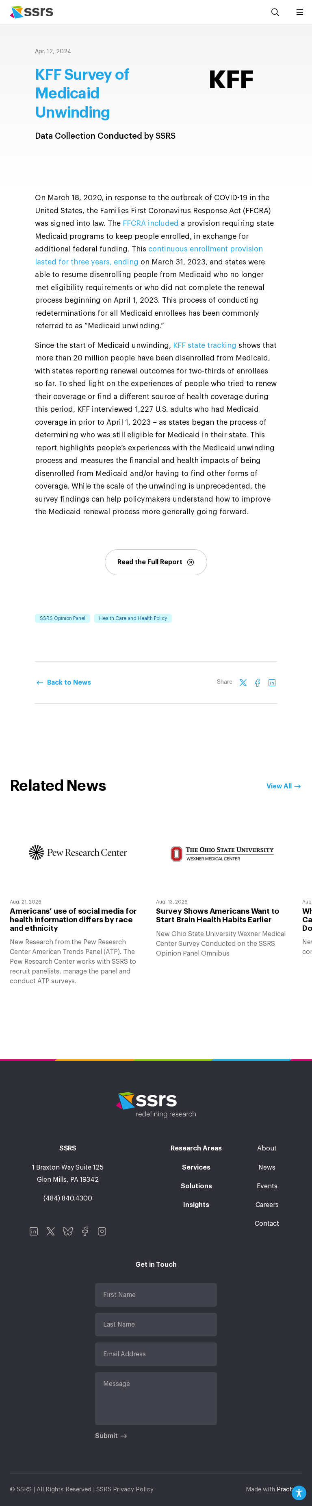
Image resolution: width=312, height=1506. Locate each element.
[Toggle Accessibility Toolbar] (299, 1493)
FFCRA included (151, 223)
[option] (78, 900)
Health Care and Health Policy (133, 618)
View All (279, 786)
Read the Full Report (149, 562)
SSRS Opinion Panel (62, 618)
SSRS (31, 12)
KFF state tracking (205, 345)
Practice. (289, 1489)
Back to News (69, 682)
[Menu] (300, 12)
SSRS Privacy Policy (125, 1489)
